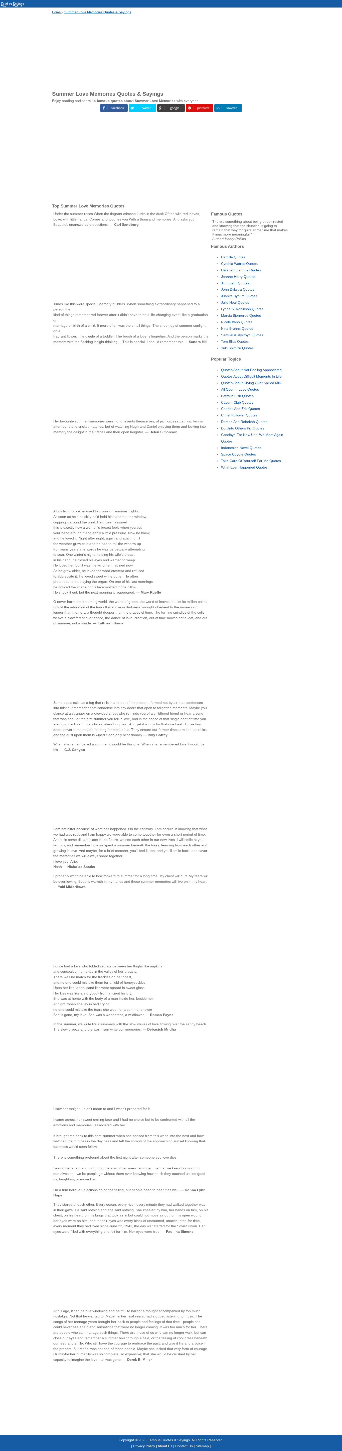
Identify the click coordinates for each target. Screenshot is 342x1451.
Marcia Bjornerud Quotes (241, 315)
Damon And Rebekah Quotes (244, 422)
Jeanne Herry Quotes (238, 277)
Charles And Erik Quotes (240, 409)
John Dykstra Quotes (237, 289)
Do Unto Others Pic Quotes (242, 428)
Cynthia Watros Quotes (239, 264)
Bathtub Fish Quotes (237, 396)
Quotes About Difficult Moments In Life (251, 376)
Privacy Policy (144, 1446)
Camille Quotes (233, 257)
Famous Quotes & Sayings (168, 1440)
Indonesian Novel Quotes (241, 448)
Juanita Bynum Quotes (239, 296)
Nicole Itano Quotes (236, 322)
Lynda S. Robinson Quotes (242, 309)
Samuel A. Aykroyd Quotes (242, 335)
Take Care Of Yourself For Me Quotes (251, 461)
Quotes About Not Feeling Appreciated (251, 370)
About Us (165, 1446)
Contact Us (184, 1446)
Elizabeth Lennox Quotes (241, 270)
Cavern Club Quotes (237, 402)
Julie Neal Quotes (235, 302)
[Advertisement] (171, 52)
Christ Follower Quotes (239, 415)
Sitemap (202, 1446)
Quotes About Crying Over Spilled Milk (251, 383)
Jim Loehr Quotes (235, 283)
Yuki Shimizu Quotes (237, 348)
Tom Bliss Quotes (235, 342)
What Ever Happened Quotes (244, 467)
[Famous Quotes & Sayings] (12, 6)
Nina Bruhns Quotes (237, 328)
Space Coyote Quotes (238, 454)
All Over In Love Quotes (240, 389)
